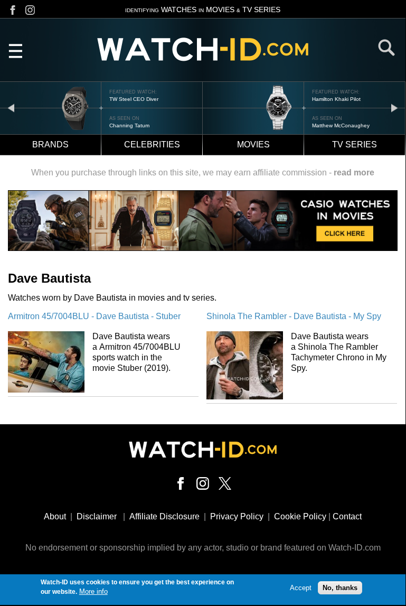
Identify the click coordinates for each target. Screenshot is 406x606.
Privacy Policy (236, 516)
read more (354, 172)
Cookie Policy (300, 516)
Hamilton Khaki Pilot (336, 99)
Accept (300, 588)
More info (93, 591)
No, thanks (340, 588)
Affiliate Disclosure (164, 516)
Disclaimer (97, 516)
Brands (50, 144)
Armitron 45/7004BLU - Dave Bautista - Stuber (94, 316)
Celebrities (152, 144)
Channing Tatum (129, 125)
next (394, 107)
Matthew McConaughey (341, 125)
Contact (347, 516)
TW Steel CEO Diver (133, 99)
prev (11, 107)
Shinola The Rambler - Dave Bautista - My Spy (293, 316)
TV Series (354, 144)
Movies (253, 144)
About (55, 516)
